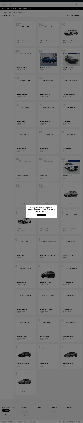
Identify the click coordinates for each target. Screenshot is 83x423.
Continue (41, 215)
